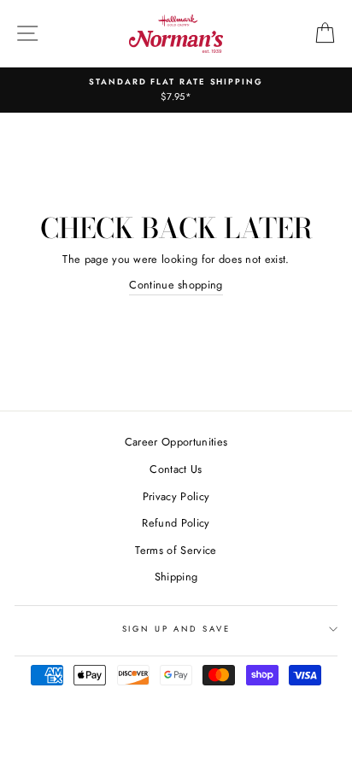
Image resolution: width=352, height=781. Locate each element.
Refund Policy (175, 523)
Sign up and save (176, 629)
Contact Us (176, 469)
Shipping (176, 576)
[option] (176, 90)
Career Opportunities (176, 442)
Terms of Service (175, 550)
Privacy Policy (176, 496)
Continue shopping (175, 285)
